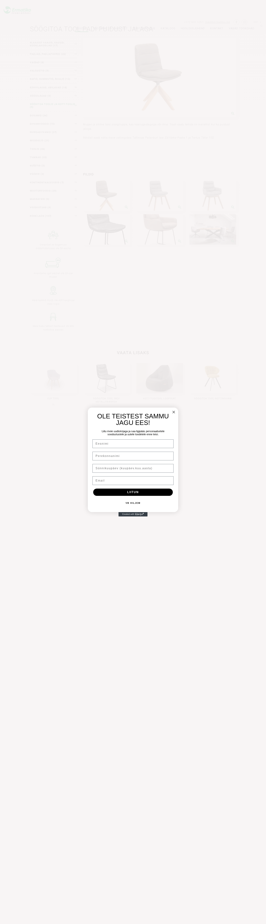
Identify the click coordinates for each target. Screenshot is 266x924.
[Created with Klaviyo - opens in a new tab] (133, 514)
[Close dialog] (173, 412)
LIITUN (133, 492)
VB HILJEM (133, 503)
